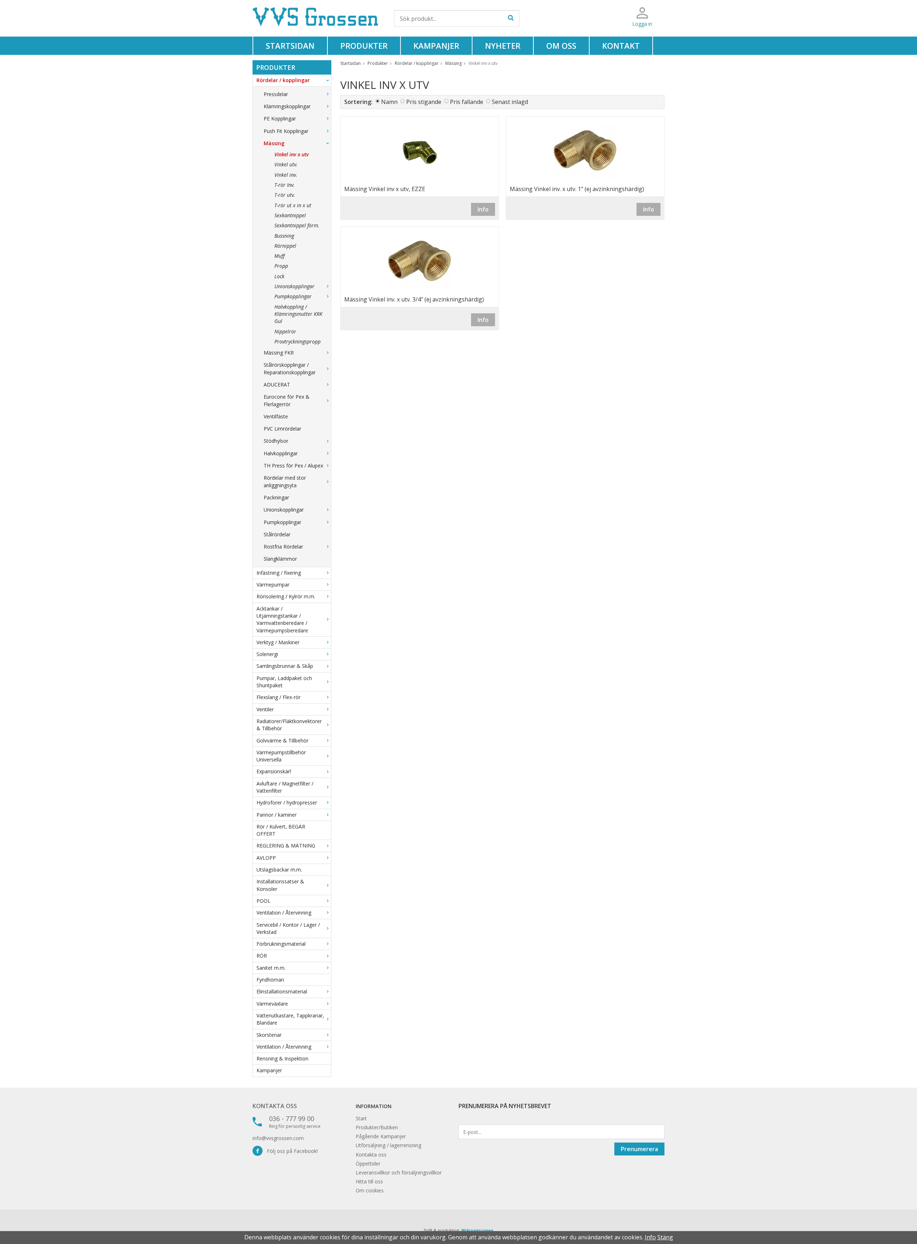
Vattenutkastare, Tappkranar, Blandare (290, 1019)
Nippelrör (285, 331)
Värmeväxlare (272, 1003)
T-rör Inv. (284, 184)
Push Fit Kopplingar (286, 131)
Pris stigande (423, 102)
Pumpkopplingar (293, 296)
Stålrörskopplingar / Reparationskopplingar (290, 368)
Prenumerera (639, 1149)
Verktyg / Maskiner (277, 642)
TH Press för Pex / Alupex (293, 465)
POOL (263, 900)
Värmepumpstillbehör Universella (281, 756)
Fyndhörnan (270, 979)
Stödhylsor (276, 440)
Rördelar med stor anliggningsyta (285, 481)
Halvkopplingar (281, 453)
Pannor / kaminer (276, 814)
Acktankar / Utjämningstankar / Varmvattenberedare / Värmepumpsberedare (282, 619)
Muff (279, 255)
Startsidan (290, 45)
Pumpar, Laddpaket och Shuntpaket (284, 682)
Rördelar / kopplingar (283, 80)
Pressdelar (276, 94)
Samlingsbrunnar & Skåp (284, 666)
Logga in (642, 23)
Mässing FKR (279, 352)
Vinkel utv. (286, 164)
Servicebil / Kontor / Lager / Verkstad (288, 928)
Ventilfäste (276, 416)
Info (483, 209)
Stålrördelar (277, 534)
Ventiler (265, 709)
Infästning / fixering (278, 572)
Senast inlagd (510, 102)
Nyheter (502, 45)
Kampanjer (436, 45)
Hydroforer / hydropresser (286, 802)
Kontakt (621, 45)
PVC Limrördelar (282, 428)
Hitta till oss (369, 1181)
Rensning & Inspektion (282, 1058)
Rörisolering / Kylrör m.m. (285, 596)
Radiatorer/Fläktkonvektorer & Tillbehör (289, 725)
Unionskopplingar (294, 286)
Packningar (276, 497)
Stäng (665, 1237)
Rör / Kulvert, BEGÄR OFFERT (280, 830)
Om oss (561, 45)
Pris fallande (466, 102)
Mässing (274, 143)
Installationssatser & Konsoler (280, 885)
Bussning (284, 235)
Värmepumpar (272, 584)
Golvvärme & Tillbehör (282, 740)
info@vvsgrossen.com (278, 1138)
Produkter (364, 45)
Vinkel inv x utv (291, 154)
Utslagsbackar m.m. (279, 869)
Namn (389, 102)
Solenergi (267, 654)
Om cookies (370, 1190)
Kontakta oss (275, 1106)
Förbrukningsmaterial (281, 943)
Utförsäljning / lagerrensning (388, 1145)
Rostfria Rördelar (283, 546)
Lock (279, 276)
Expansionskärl (273, 771)
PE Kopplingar (280, 118)
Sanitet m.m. (270, 967)
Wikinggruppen (477, 1230)
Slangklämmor (280, 558)
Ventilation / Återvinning (283, 912)
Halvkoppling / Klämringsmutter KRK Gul (298, 314)
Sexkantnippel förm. (297, 225)
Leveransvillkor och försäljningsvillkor (399, 1172)
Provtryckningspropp (297, 341)
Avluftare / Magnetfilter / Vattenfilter (284, 787)
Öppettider (368, 1163)
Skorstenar (269, 1034)
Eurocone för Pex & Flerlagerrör (286, 400)
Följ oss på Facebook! (290, 1151)
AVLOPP (266, 857)
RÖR (261, 955)
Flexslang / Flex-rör (278, 697)
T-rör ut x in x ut (292, 205)
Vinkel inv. (285, 174)
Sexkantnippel (290, 215)
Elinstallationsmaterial (281, 991)
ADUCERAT (277, 384)
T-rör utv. (284, 194)
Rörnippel (285, 245)
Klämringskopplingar (287, 106)
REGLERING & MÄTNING (285, 845)
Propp (281, 265)
